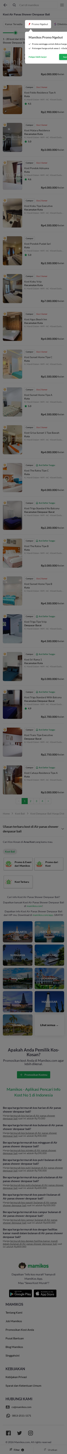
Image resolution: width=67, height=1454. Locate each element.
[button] (38, 24)
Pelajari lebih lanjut (38, 57)
